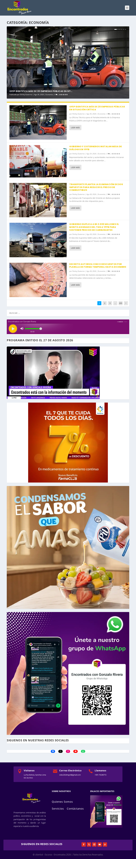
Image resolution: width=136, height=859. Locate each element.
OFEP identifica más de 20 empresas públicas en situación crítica (97, 108)
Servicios (58, 808)
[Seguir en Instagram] (94, 844)
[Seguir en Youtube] (99, 844)
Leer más (75, 127)
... (115, 303)
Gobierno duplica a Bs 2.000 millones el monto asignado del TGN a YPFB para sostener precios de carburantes (94, 227)
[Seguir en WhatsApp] (105, 844)
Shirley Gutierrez (26, 94)
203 (120, 303)
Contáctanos (75, 808)
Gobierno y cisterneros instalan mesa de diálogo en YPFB (95, 148)
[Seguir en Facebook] (84, 844)
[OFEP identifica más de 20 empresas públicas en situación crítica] (38, 122)
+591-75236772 (100, 775)
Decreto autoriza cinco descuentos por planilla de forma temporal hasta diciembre (97, 266)
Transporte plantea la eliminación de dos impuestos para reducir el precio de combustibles (96, 187)
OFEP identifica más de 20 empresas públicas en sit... (40, 91)
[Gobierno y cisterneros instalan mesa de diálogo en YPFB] (38, 161)
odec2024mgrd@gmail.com (70, 775)
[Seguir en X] (89, 844)
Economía (49, 94)
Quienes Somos (62, 801)
